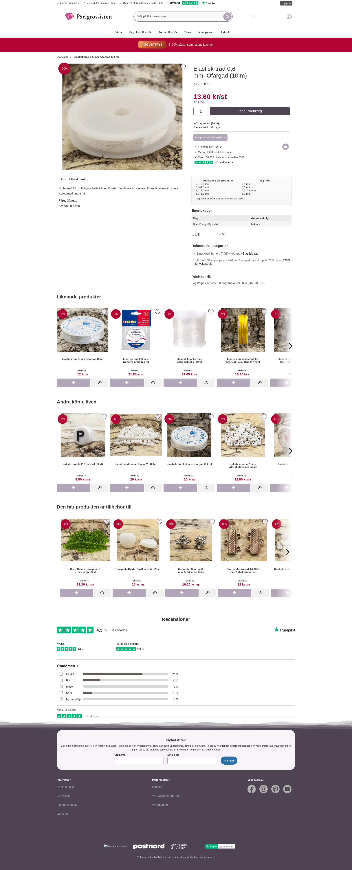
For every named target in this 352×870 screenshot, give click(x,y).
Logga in (286, 3)
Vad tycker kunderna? (166, 795)
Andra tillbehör (167, 32)
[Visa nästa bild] (287, 552)
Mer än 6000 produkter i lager (101, 3)
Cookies (62, 813)
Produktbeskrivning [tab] (74, 179)
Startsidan (63, 56)
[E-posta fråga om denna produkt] (285, 147)
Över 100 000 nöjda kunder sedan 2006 (143, 3)
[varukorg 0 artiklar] (289, 16)
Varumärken (160, 804)
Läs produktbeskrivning (208, 137)
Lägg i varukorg (250, 111)
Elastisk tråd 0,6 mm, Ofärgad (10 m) (96, 56)
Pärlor (118, 32)
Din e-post (173, 754)
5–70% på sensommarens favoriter (177, 44)
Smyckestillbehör (140, 32)
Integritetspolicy (67, 804)
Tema (187, 32)
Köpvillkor (63, 795)
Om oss (157, 786)
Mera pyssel (205, 32)
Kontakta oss (65, 786)
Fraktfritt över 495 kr (70, 3)
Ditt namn (120, 754)
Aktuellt (225, 32)
